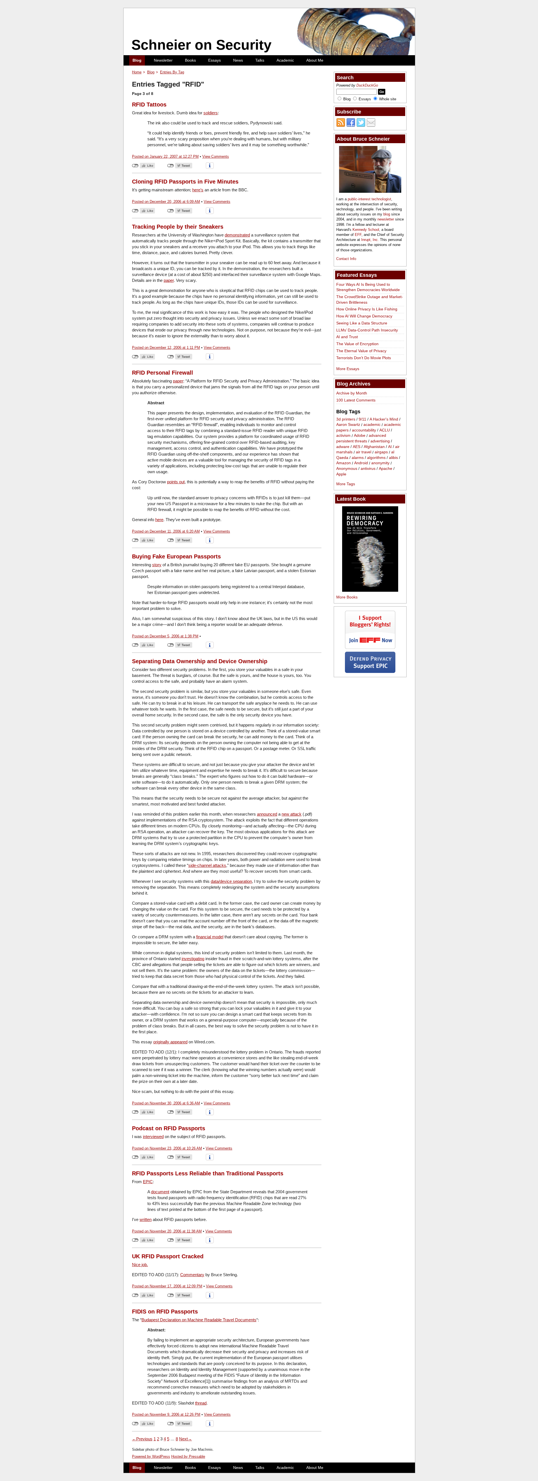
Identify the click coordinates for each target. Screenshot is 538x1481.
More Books (347, 597)
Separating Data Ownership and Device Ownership (199, 661)
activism (343, 435)
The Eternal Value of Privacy (361, 351)
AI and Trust (347, 337)
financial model (209, 936)
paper (169, 280)
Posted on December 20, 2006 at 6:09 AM (166, 201)
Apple (341, 474)
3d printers (345, 419)
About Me (314, 60)
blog (386, 214)
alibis (393, 457)
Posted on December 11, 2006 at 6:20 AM (166, 531)
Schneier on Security (201, 45)
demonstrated (237, 235)
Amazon (343, 463)
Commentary (192, 1274)
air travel (363, 452)
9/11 (362, 419)
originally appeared (170, 1041)
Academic (285, 60)
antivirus (368, 468)
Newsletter (163, 60)
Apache (385, 468)
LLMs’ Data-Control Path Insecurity (367, 330)
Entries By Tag (172, 72)
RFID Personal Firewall (162, 373)
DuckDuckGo (367, 85)
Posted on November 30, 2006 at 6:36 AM (166, 1103)
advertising (380, 441)
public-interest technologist (369, 199)
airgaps (381, 452)
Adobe (359, 435)
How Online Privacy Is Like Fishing (366, 309)
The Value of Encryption (357, 344)
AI (390, 446)
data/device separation (231, 881)
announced (267, 814)
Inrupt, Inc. (370, 240)
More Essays (347, 368)
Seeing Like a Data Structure (361, 323)
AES (356, 446)
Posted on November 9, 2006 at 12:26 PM (166, 1414)
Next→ (185, 1438)
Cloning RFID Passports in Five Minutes (185, 181)
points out (176, 481)
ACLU (384, 430)
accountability (364, 430)
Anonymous (346, 468)
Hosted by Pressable (188, 1456)
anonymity (380, 463)
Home (137, 72)
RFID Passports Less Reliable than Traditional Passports (207, 1173)
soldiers (210, 112)
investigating (193, 958)
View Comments (215, 156)
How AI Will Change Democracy (364, 316)
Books (190, 60)
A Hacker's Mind (384, 419)
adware (342, 446)
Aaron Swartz (348, 425)
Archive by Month (351, 393)
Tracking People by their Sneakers (177, 227)
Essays (214, 60)
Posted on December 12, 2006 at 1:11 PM (166, 347)
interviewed (153, 1136)
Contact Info (346, 259)
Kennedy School (366, 230)
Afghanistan (374, 446)
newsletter (385, 219)
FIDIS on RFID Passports (165, 1311)
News (238, 60)
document (160, 1191)
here (159, 519)
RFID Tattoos (149, 104)
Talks (259, 60)
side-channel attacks (207, 865)
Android (361, 463)
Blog (137, 60)
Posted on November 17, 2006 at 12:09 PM (167, 1286)
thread (201, 1403)
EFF (358, 235)
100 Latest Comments (355, 400)
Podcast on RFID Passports (168, 1128)
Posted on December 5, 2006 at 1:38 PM (165, 636)
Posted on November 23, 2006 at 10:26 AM (167, 1148)
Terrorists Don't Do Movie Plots (363, 358)
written (146, 1219)
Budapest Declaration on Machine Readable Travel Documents (199, 1319)
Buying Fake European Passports (176, 556)
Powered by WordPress (151, 1456)
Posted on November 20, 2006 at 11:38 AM (167, 1231)
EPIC (148, 1181)
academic (372, 425)
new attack (292, 814)
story (156, 564)
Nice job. (140, 1264)
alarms (358, 457)
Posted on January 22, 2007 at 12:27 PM (165, 156)
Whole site (387, 99)
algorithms (376, 457)
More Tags (345, 484)
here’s (197, 189)
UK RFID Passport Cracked (167, 1256)
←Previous (142, 1438)
